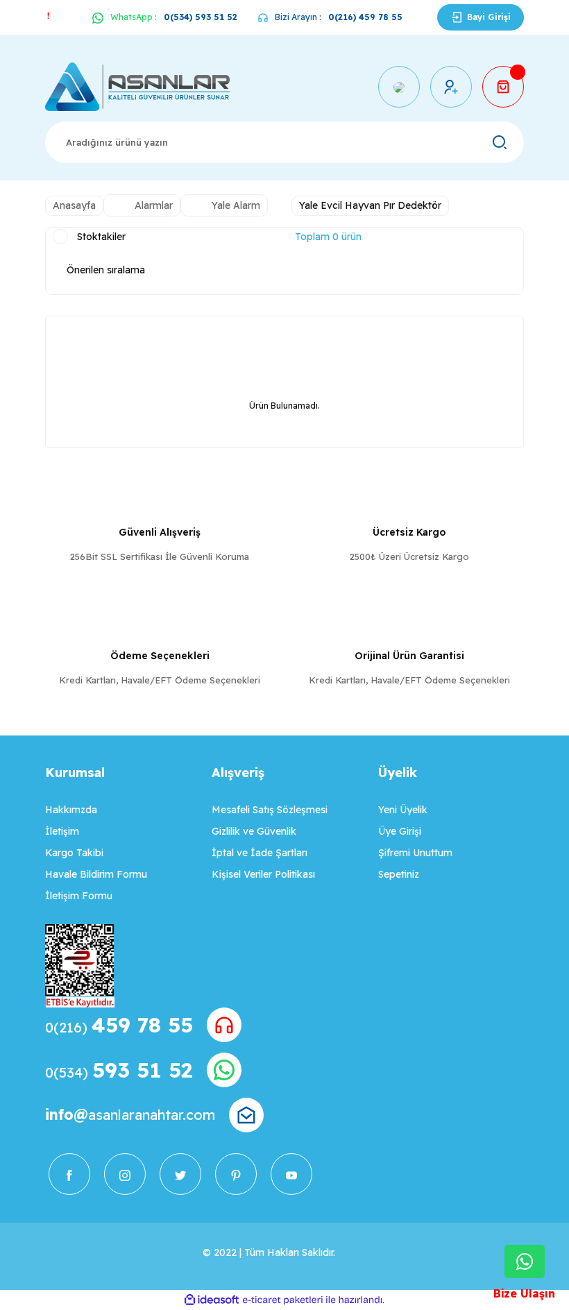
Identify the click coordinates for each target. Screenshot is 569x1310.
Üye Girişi (399, 831)
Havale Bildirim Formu (96, 874)
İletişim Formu (78, 896)
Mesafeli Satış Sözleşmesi (270, 809)
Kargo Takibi (74, 853)
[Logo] (137, 86)
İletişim (62, 831)
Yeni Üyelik (402, 809)
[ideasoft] (211, 1300)
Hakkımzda (71, 809)
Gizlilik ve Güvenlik (254, 831)
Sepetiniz (398, 874)
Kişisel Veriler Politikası (263, 874)
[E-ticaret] (282, 1300)
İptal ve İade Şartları (259, 853)
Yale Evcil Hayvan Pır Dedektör (370, 205)
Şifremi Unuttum (415, 853)
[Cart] (503, 87)
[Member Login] (451, 87)
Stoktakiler (101, 236)
